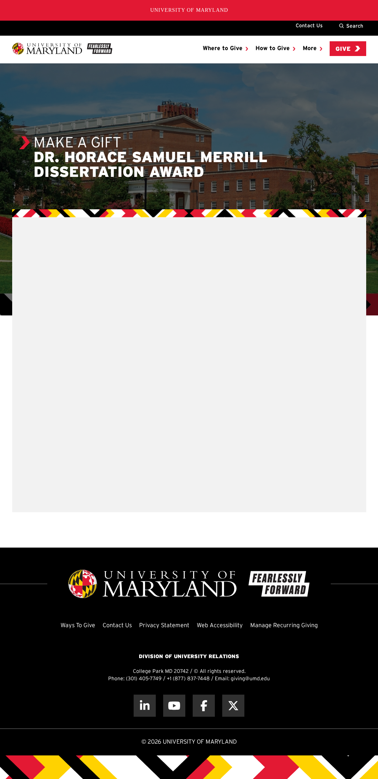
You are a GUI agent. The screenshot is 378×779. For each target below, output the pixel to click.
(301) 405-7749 (144, 679)
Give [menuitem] (343, 49)
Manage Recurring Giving (284, 625)
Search (354, 26)
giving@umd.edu (250, 679)
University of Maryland (189, 10)
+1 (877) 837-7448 (188, 679)
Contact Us (309, 25)
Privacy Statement (164, 625)
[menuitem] (225, 49)
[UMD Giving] (62, 49)
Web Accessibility (220, 625)
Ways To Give (78, 625)
